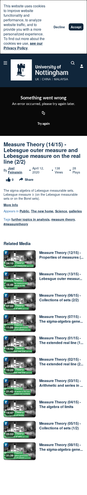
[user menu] (81, 66)
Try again (43, 123)
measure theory (63, 219)
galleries (75, 211)
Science (61, 211)
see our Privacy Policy (23, 45)
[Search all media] (72, 62)
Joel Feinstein (15, 170)
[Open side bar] (5, 62)
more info (11, 205)
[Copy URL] (43, 113)
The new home (42, 211)
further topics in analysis (30, 219)
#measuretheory (16, 224)
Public (24, 211)
